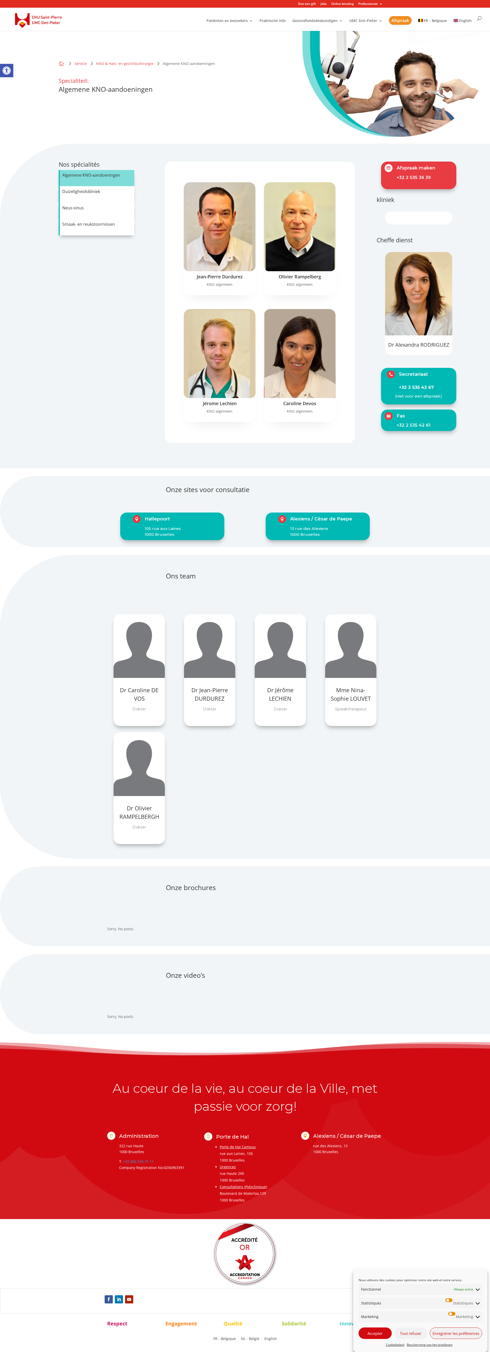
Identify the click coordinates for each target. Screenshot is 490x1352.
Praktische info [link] (273, 21)
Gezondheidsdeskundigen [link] (315, 21)
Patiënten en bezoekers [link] (227, 21)
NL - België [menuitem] (250, 1338)
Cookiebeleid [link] (395, 1345)
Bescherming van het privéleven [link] (429, 1345)
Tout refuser (410, 1333)
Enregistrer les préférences (456, 1333)
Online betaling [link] (342, 4)
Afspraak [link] (400, 20)
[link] (6, 70)
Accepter (375, 1333)
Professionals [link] (368, 4)
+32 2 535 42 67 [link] (416, 387)
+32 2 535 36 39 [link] (414, 177)
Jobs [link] (324, 4)
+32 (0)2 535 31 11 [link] (138, 1161)
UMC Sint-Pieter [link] (363, 21)
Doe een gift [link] (307, 4)
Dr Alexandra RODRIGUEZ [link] (418, 344)
